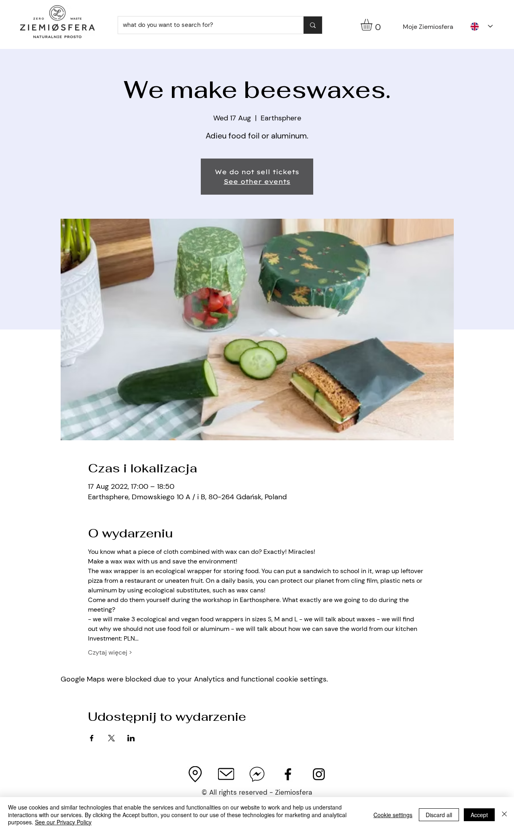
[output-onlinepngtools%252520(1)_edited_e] (226, 774)
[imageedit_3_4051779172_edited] (195, 774)
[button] (373, 25)
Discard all (439, 815)
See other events (257, 181)
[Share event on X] (111, 738)
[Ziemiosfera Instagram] (319, 774)
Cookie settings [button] (392, 815)
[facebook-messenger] (257, 774)
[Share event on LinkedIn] (131, 738)
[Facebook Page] (288, 774)
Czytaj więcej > (110, 652)
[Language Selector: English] (481, 26)
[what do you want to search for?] (312, 25)
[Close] (504, 815)
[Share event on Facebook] (92, 738)
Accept (479, 815)
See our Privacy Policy (63, 822)
